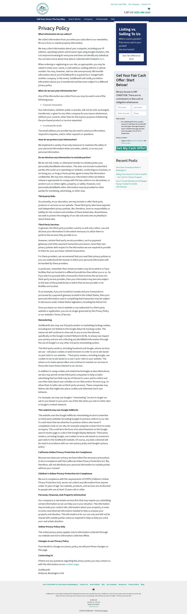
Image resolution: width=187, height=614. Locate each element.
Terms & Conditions (137, 141)
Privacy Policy (125, 143)
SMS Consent (120, 119)
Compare (88, 19)
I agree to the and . (133, 142)
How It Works (75, 19)
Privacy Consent (122, 138)
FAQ (112, 19)
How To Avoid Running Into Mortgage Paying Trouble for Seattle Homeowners (131, 184)
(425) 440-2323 (142, 12)
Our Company (133, 4)
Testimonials (101, 19)
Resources (123, 584)
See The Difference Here (131, 57)
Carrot (105, 611)
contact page (72, 564)
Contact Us (145, 4)
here (102, 59)
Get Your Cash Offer (118, 4)
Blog (142, 584)
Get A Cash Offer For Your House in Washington (60, 584)
